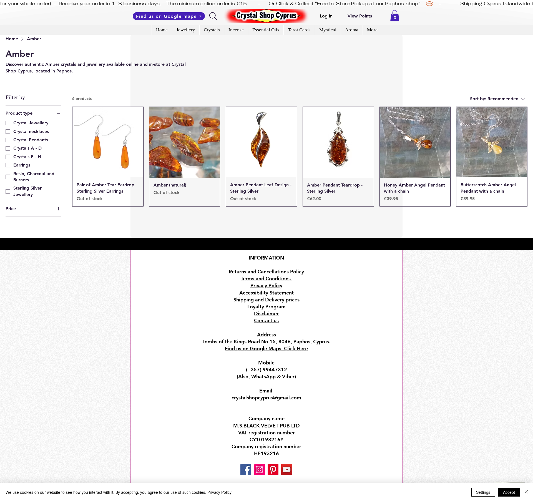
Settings (483, 492)
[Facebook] (245, 469)
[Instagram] (259, 469)
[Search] (213, 16)
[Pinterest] (273, 469)
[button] (394, 15)
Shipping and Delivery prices (266, 299)
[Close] (526, 492)
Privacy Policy (219, 492)
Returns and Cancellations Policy (266, 271)
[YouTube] (286, 469)
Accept (509, 492)
